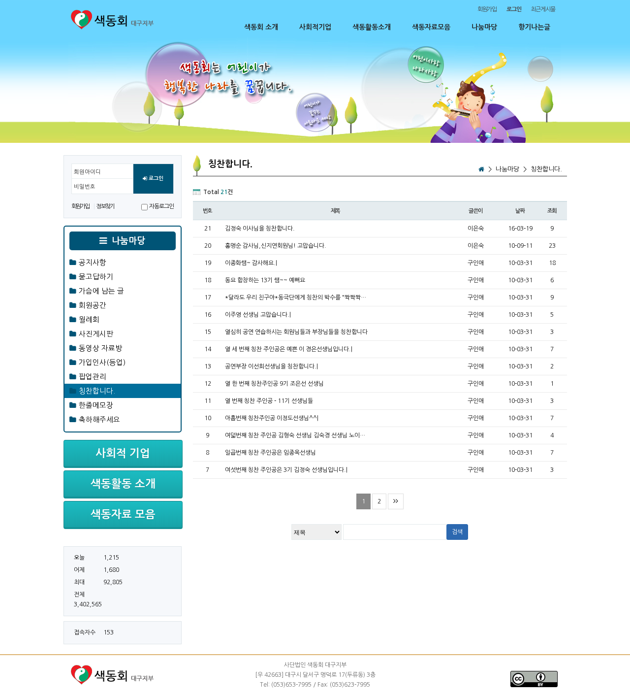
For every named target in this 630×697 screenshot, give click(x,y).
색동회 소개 (261, 27)
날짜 (520, 211)
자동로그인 (161, 206)
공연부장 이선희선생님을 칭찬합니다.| (271, 366)
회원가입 (487, 9)
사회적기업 (315, 27)
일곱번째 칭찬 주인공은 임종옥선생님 (270, 453)
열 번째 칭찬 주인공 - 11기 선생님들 (269, 401)
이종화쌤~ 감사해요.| (251, 263)
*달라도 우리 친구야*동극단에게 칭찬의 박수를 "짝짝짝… (295, 297)
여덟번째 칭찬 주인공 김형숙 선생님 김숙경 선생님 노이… (295, 435)
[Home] (481, 169)
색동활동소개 (371, 27)
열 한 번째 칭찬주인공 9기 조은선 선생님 (274, 384)
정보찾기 (105, 206)
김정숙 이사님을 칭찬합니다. (260, 229)
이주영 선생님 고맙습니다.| (258, 315)
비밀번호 (84, 187)
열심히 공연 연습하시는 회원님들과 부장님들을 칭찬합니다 (296, 332)
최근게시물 (543, 9)
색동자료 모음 (123, 514)
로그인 (155, 178)
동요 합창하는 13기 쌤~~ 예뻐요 (265, 280)
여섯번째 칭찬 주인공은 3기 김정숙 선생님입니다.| (286, 470)
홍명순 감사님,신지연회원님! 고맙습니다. (275, 246)
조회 (552, 211)
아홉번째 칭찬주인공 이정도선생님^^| (271, 418)
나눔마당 (484, 27)
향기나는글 (534, 27)
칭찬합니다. (546, 169)
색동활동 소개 (123, 483)
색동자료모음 (431, 27)
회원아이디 (87, 172)
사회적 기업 (122, 453)
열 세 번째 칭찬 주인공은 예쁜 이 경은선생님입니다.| (288, 349)
